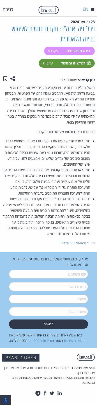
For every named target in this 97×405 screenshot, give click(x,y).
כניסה (8, 9)
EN (85, 9)
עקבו (54, 50)
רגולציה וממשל (73, 63)
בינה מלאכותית (78, 50)
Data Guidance (73, 243)
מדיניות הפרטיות (41, 340)
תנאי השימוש (73, 340)
